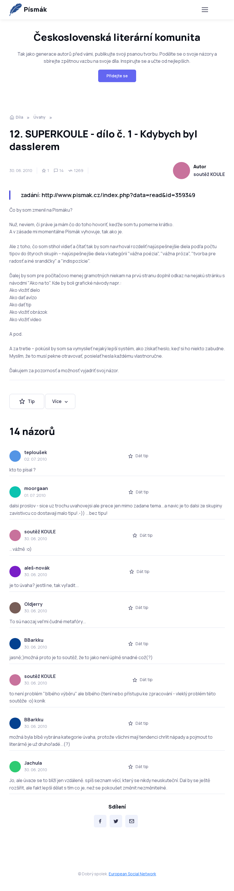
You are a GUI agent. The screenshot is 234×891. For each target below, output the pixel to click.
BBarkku (33, 640)
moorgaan (36, 488)
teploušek (35, 452)
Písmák (35, 9)
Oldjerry (33, 604)
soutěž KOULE (209, 174)
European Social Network (132, 873)
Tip (31, 401)
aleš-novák (37, 568)
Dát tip (142, 455)
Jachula (33, 763)
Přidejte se (117, 75)
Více (57, 401)
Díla (19, 117)
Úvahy (39, 117)
